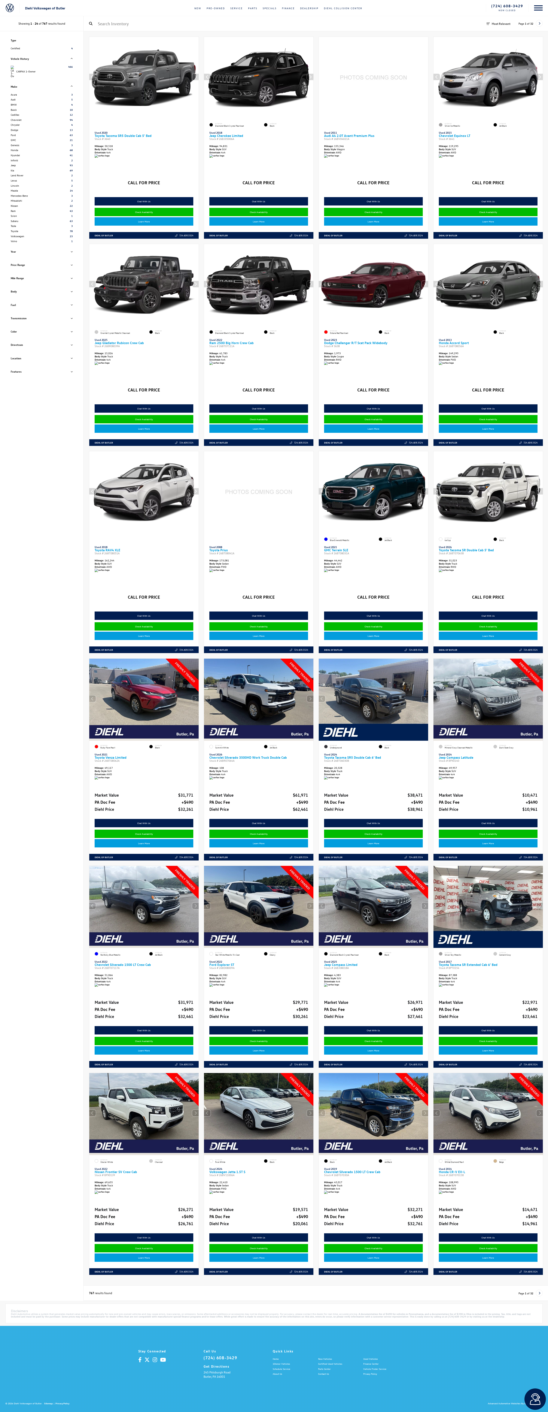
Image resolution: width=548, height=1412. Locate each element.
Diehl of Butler (104, 235)
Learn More (144, 221)
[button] (195, 77)
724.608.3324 (186, 235)
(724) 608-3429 (507, 5)
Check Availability (144, 212)
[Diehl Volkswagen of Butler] (9, 8)
